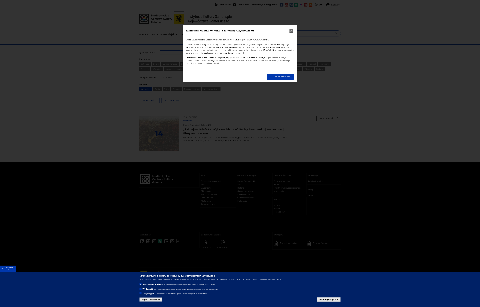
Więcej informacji (274, 279)
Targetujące (148, 293)
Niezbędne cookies (151, 284)
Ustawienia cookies (9, 269)
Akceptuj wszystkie (328, 299)
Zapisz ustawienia (151, 299)
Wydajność (147, 289)
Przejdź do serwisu (280, 77)
